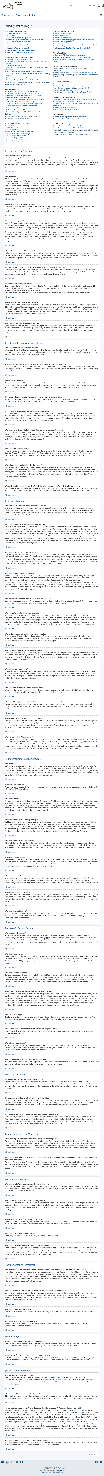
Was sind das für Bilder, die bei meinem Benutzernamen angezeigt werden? (27, 75)
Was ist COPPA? (10, 35)
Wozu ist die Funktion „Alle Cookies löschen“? (20, 52)
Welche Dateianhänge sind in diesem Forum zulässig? (71, 117)
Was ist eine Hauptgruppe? (62, 46)
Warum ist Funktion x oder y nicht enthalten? (68, 128)
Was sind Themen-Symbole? (14, 142)
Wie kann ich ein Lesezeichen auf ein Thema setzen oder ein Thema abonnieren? (75, 104)
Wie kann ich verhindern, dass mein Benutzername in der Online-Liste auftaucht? (27, 62)
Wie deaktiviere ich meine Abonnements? (67, 109)
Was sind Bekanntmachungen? (15, 136)
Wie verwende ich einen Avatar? (16, 78)
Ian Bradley (57, 1467)
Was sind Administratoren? (62, 33)
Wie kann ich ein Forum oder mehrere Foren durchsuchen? (72, 84)
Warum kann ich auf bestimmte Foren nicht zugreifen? (23, 104)
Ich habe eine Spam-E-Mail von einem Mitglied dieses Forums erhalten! (74, 60)
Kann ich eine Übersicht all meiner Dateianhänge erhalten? (72, 119)
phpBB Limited (20, 420)
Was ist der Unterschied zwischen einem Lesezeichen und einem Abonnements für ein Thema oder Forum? (74, 100)
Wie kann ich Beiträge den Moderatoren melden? (21, 110)
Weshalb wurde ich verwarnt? (15, 108)
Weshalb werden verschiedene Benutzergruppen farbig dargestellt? (75, 44)
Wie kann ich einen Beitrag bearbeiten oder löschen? (23, 93)
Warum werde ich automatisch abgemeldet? (20, 50)
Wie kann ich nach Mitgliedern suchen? (66, 90)
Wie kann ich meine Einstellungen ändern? (19, 59)
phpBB (45, 1469)
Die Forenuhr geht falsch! (13, 65)
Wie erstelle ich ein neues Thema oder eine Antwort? (23, 91)
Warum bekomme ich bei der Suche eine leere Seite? (71, 88)
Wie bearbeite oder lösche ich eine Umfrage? (20, 102)
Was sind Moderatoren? (61, 35)
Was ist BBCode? (11, 125)
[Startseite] (12, 5)
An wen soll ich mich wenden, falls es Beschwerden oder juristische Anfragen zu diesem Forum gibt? (75, 131)
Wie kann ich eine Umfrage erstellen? (17, 97)
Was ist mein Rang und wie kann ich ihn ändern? (21, 80)
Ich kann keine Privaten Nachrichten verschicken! (69, 55)
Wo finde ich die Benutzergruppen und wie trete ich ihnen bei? (74, 40)
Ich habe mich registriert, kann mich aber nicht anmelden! (24, 40)
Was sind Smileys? (11, 129)
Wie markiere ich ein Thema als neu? (17, 118)
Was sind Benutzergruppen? (62, 38)
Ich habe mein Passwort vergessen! (17, 48)
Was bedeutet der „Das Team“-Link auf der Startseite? (71, 48)
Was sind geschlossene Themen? (16, 140)
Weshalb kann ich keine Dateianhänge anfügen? (21, 106)
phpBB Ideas (16, 1398)
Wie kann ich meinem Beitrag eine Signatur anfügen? (23, 95)
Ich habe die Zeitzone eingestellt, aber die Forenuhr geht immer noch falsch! (26, 69)
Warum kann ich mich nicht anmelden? (18, 42)
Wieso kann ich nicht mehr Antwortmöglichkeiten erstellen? (25, 99)
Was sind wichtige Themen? (14, 138)
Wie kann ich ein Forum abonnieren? (65, 107)
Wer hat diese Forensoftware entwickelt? (67, 126)
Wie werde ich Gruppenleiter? (63, 42)
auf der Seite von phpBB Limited (51, 1382)
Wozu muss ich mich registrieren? (16, 33)
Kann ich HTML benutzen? (13, 127)
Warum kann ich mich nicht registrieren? (18, 38)
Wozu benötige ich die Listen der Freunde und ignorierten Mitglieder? (72, 69)
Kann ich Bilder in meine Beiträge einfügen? (20, 131)
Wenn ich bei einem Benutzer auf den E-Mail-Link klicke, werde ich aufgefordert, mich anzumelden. (27, 83)
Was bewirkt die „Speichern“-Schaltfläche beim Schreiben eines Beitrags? (26, 113)
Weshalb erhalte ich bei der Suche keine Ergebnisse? (71, 86)
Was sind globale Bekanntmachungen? (18, 134)
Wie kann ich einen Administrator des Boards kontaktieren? (73, 134)
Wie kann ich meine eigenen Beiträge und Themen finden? (72, 92)
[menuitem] (99, 6)
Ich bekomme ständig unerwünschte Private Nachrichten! (72, 57)
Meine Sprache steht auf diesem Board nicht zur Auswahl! (24, 72)
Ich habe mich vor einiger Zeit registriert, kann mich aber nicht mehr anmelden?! (28, 45)
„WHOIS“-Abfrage (77, 1413)
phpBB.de (36, 420)
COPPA (33, 225)
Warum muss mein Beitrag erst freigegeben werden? (23, 116)
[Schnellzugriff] (101, 15)
